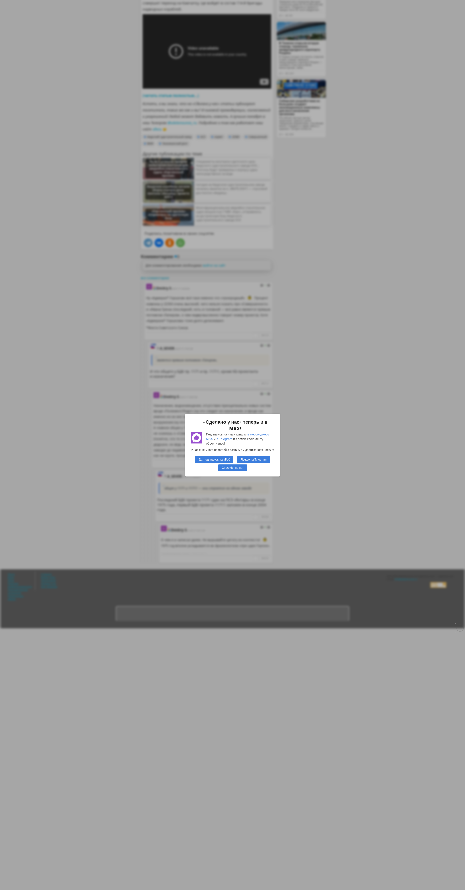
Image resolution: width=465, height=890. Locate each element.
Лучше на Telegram (253, 459)
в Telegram (224, 438)
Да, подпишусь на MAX (214, 459)
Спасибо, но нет (232, 467)
